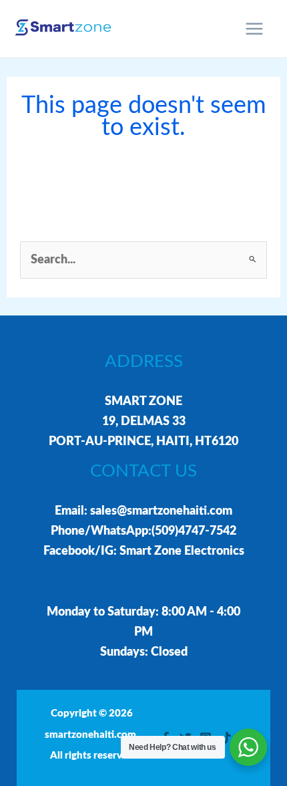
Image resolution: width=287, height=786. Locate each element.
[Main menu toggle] (255, 29)
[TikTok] (226, 738)
